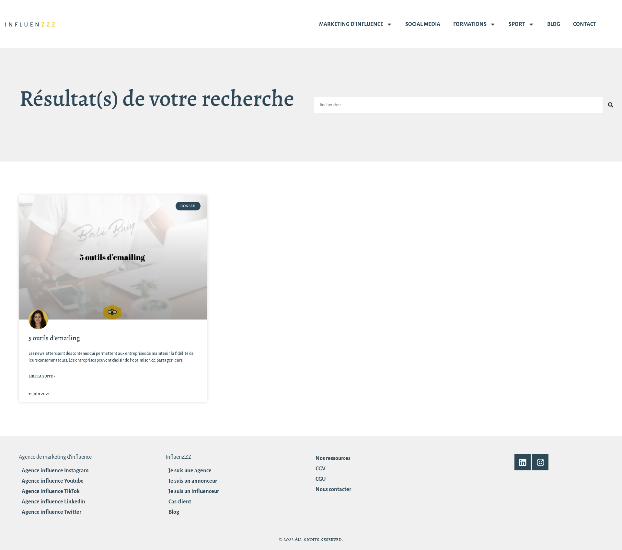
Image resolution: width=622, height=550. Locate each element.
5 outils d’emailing (54, 337)
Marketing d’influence (351, 24)
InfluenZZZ (178, 457)
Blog (553, 24)
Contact (584, 24)
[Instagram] (540, 462)
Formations (470, 24)
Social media (422, 24)
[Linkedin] (522, 462)
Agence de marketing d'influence (55, 457)
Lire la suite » (42, 376)
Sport (517, 24)
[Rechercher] (611, 105)
